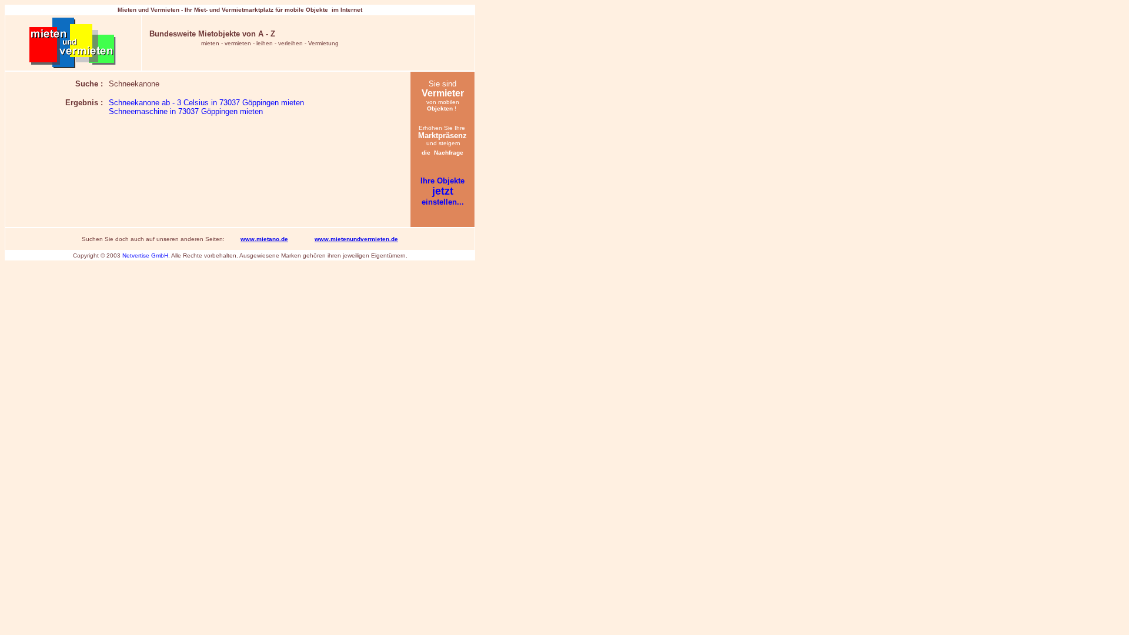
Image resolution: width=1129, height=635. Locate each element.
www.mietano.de (264, 239)
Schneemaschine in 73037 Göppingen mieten (186, 111)
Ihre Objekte (442, 180)
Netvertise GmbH (145, 255)
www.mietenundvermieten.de (356, 239)
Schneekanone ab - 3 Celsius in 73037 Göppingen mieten (206, 102)
